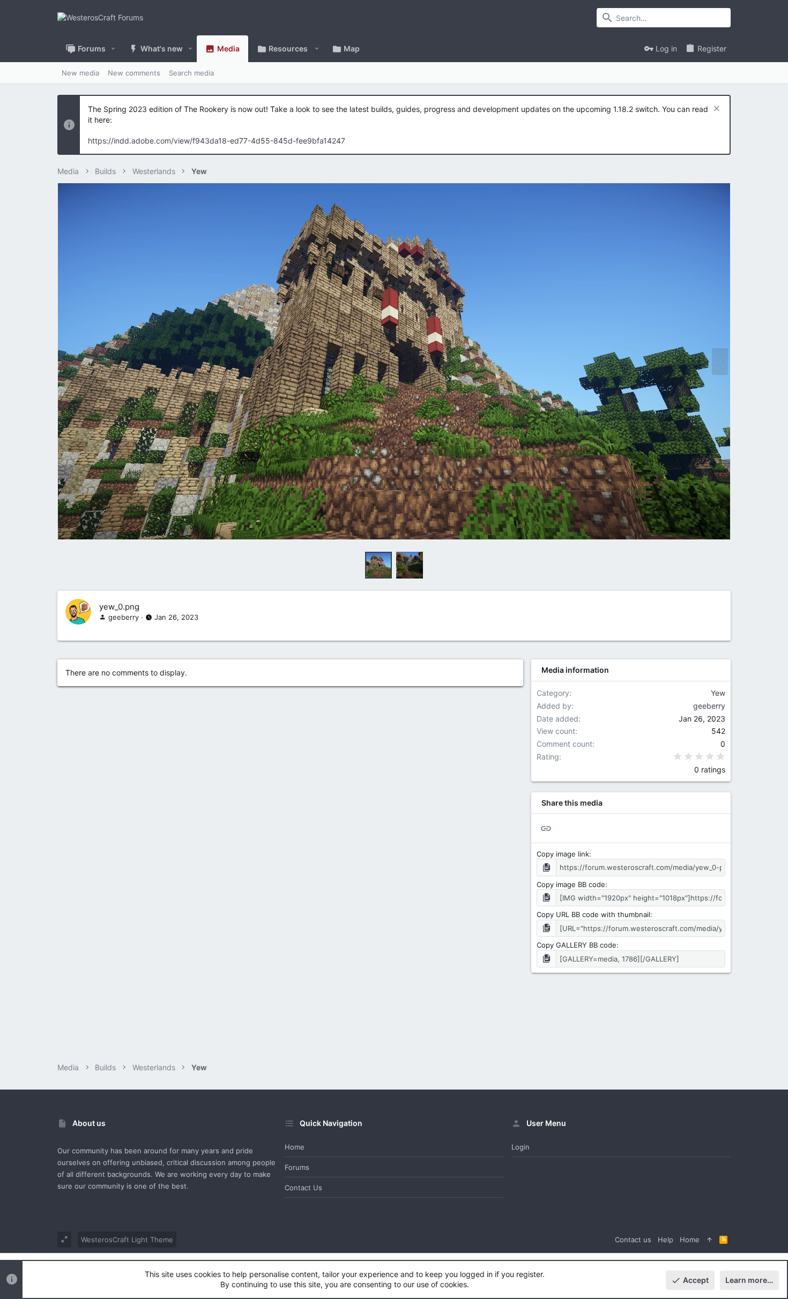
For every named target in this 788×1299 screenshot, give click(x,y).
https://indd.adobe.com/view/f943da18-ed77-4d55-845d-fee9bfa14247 (216, 140)
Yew (718, 692)
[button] (113, 48)
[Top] (709, 1240)
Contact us (303, 1187)
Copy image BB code (571, 884)
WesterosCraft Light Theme (127, 1239)
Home (294, 1147)
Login (520, 1147)
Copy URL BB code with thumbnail (593, 914)
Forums (297, 1167)
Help (665, 1239)
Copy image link (563, 854)
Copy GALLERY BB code (576, 945)
